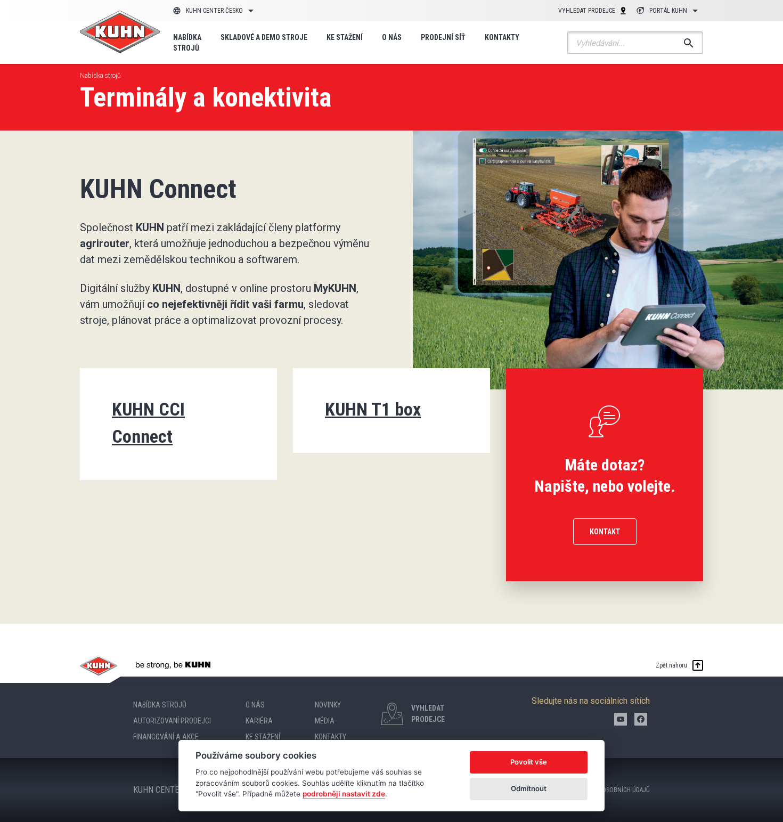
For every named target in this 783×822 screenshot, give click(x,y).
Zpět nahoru (671, 665)
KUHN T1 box (373, 409)
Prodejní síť (443, 37)
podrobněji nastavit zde (344, 794)
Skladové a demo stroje (264, 37)
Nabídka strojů (187, 42)
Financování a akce (166, 737)
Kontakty (502, 37)
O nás (392, 37)
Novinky (328, 705)
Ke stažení (345, 37)
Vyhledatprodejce (428, 713)
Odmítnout (529, 788)
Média (325, 721)
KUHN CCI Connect (148, 422)
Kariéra (259, 721)
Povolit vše (528, 762)
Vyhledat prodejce (586, 10)
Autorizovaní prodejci (172, 721)
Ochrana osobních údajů (612, 790)
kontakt (605, 531)
